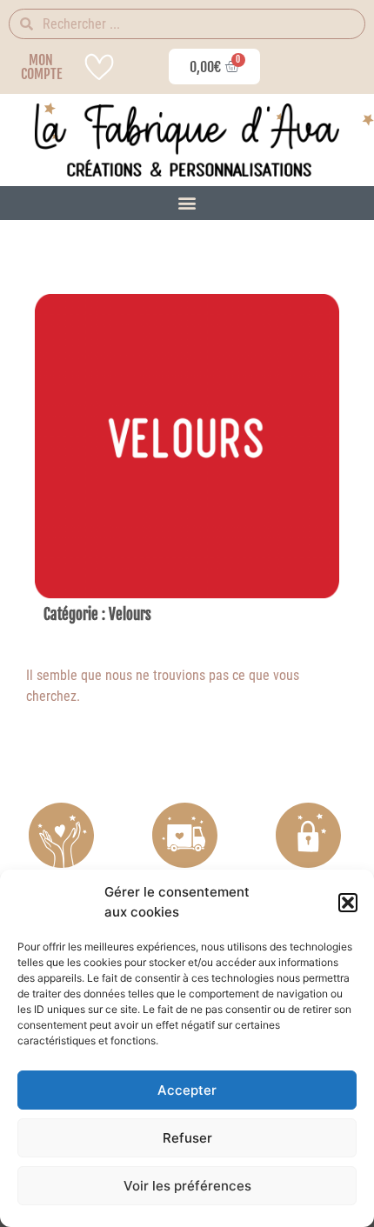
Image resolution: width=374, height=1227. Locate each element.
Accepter (187, 1090)
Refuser (187, 1138)
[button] (348, 902)
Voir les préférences (187, 1185)
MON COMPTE (41, 67)
